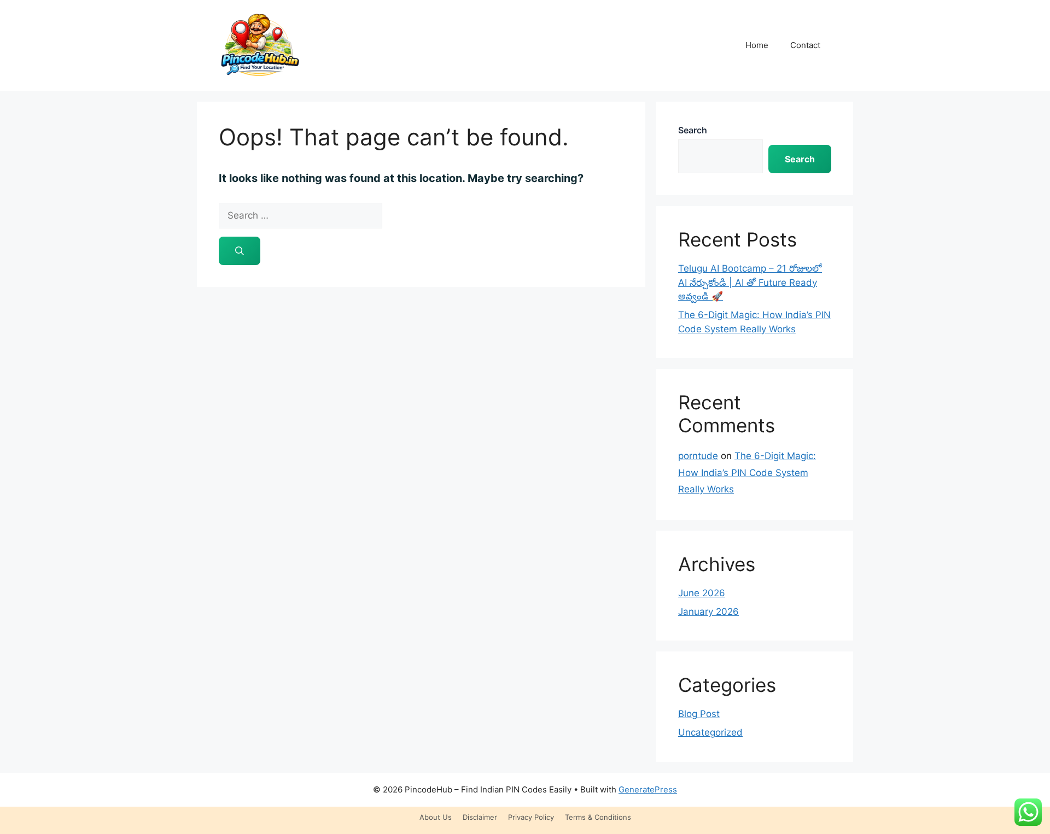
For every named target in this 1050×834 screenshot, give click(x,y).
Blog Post (699, 713)
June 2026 (701, 593)
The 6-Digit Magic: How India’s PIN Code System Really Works (747, 472)
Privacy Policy (531, 817)
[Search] (239, 251)
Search (692, 130)
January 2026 (708, 611)
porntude (698, 455)
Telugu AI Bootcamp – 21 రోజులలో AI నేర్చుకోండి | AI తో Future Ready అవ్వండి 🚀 (750, 282)
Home (756, 45)
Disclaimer (480, 817)
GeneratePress (648, 789)
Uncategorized (710, 732)
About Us (435, 817)
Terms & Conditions (598, 817)
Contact (805, 45)
